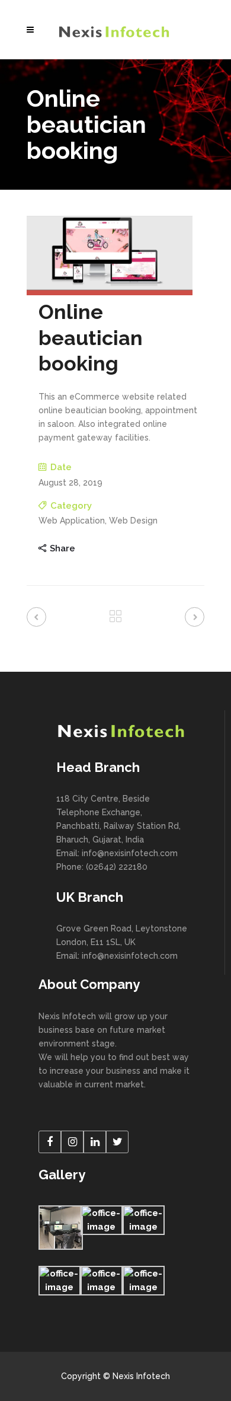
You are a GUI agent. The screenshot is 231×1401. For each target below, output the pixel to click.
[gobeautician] (109, 292)
